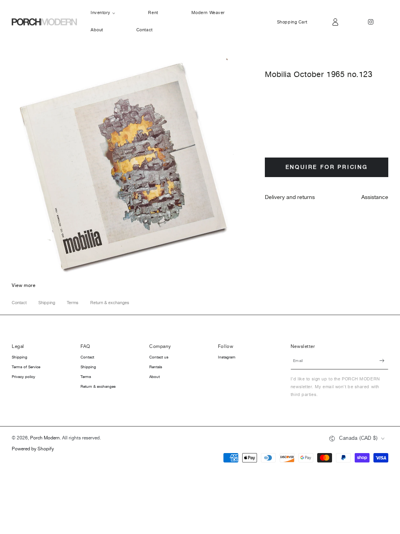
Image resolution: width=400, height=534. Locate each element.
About (154, 377)
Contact (19, 302)
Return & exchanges (109, 302)
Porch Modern (45, 438)
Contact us (158, 357)
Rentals (155, 367)
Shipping (46, 302)
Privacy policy (23, 377)
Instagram (227, 357)
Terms (73, 302)
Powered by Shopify (33, 449)
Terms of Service (26, 367)
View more (23, 285)
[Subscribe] (383, 360)
